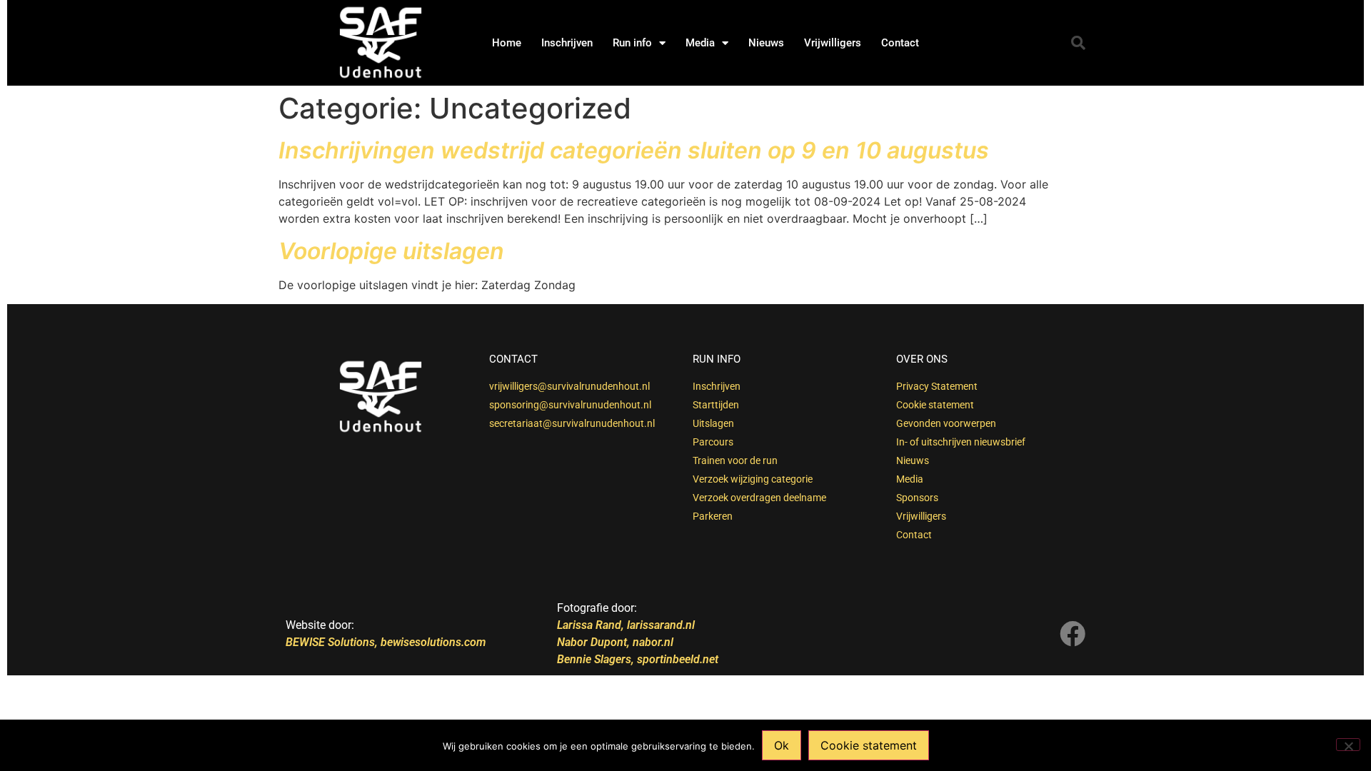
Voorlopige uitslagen (391, 251)
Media (700, 42)
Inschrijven (567, 42)
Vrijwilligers (832, 42)
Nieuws (766, 42)
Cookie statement (868, 745)
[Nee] (1348, 744)
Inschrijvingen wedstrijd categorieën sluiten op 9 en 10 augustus (633, 150)
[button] (1078, 43)
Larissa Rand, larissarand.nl (627, 625)
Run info (632, 42)
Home (506, 42)
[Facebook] (1072, 634)
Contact (900, 42)
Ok (781, 745)
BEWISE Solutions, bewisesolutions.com (386, 642)
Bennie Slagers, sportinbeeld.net (637, 659)
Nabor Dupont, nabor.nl (615, 642)
